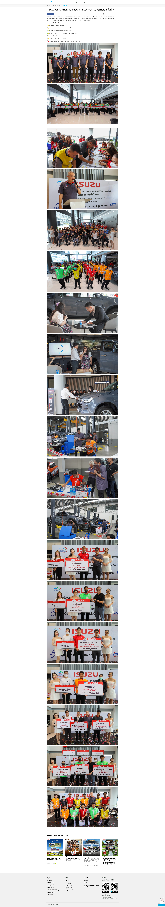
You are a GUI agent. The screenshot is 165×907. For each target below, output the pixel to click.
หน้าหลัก (72, 2)
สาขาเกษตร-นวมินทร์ (52, 889)
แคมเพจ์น (95, 2)
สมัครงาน (111, 2)
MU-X (67, 880)
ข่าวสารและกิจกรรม (103, 2)
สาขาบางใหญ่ (51, 884)
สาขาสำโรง (50, 894)
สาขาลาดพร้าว (51, 882)
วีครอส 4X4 (69, 885)
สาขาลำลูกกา (50, 885)
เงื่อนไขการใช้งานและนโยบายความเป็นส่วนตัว (91, 886)
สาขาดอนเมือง (51, 887)
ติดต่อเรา (116, 2)
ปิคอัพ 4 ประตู (69, 887)
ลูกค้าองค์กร (78, 2)
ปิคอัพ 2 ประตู (69, 888)
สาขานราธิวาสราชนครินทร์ (53, 890)
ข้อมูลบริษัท (85, 2)
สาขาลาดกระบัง (51, 892)
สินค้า (90, 2)
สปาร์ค (67, 890)
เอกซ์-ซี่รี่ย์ (68, 883)
